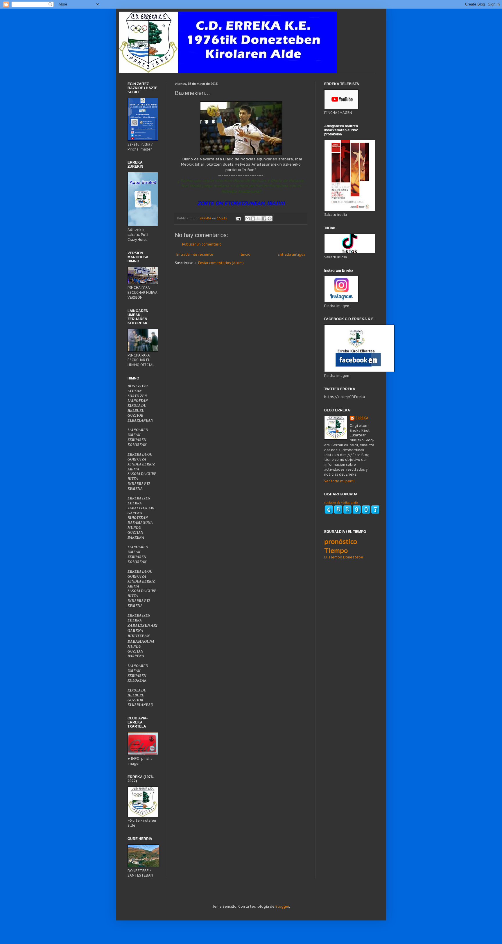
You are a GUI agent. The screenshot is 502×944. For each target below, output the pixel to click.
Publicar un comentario (202, 244)
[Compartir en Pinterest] (269, 218)
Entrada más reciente (194, 254)
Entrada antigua (291, 254)
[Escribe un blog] (253, 218)
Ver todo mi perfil (339, 481)
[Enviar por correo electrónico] (247, 218)
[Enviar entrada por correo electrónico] (238, 218)
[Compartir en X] (258, 218)
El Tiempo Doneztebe (343, 557)
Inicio (245, 254)
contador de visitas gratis (341, 502)
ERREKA (362, 418)
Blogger (282, 906)
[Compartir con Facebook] (264, 218)
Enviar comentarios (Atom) (221, 263)
